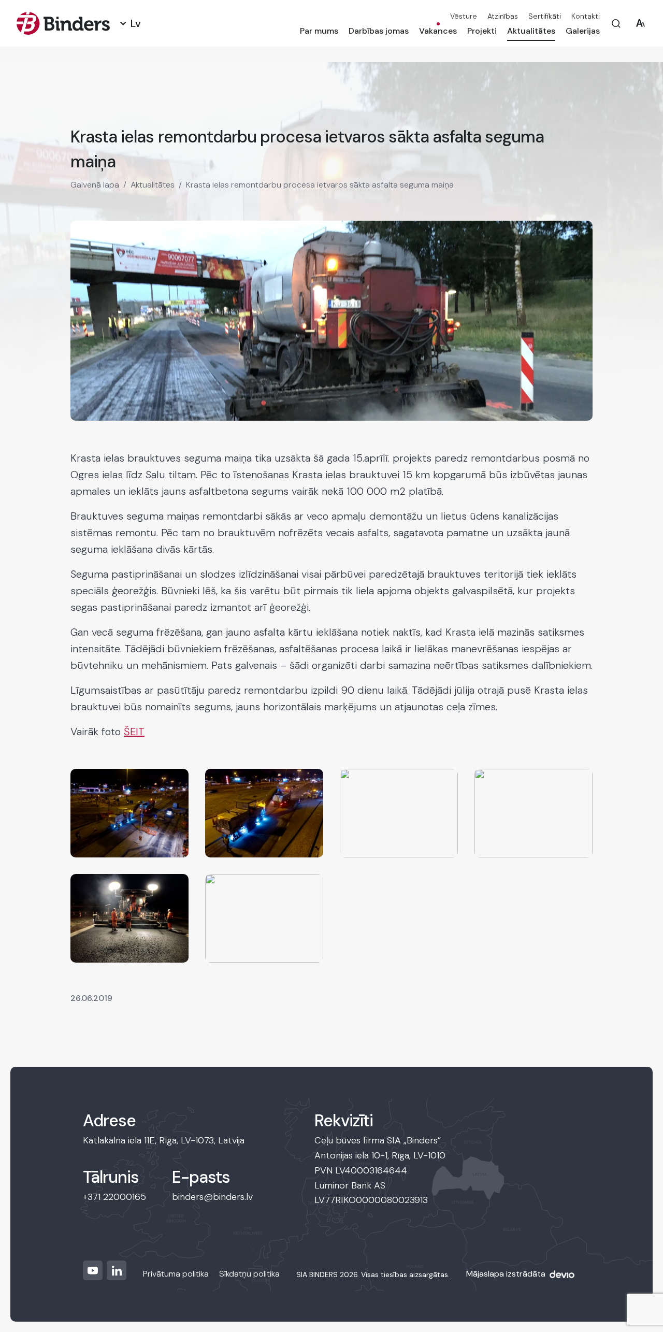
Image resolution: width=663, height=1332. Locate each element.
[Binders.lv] (63, 23)
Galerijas (583, 30)
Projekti (482, 30)
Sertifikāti (544, 16)
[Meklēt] (616, 23)
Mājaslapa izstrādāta (505, 1273)
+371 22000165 (114, 1197)
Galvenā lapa (94, 184)
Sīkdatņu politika (249, 1273)
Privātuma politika (176, 1273)
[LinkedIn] (116, 1270)
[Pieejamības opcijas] (640, 23)
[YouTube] (93, 1270)
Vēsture (463, 16)
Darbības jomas (379, 30)
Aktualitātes (531, 30)
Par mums (319, 30)
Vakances (438, 30)
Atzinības (502, 16)
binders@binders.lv (212, 1197)
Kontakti (585, 16)
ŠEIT (134, 731)
